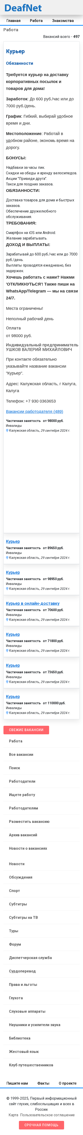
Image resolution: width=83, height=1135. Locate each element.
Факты (43, 1083)
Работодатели (22, 781)
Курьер (13, 541)
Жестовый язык (24, 1051)
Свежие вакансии (26, 730)
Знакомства (63, 20)
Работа (36, 20)
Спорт (14, 891)
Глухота (16, 998)
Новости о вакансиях (28, 848)
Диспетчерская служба (30, 958)
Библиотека (19, 1038)
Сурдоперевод (22, 971)
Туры (13, 931)
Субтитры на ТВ (23, 917)
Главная (13, 20)
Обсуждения (20, 877)
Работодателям (23, 808)
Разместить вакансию (29, 821)
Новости (16, 864)
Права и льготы (23, 984)
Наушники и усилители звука (34, 1025)
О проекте (68, 1083)
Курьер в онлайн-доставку (32, 603)
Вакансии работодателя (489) (34, 411)
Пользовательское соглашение (47, 1115)
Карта (13, 1115)
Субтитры (18, 904)
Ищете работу (22, 795)
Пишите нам (17, 1083)
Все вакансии (21, 754)
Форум (15, 944)
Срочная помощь (41, 1125)
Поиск (14, 768)
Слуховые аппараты (27, 1011)
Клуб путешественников (31, 1065)
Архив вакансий (23, 835)
